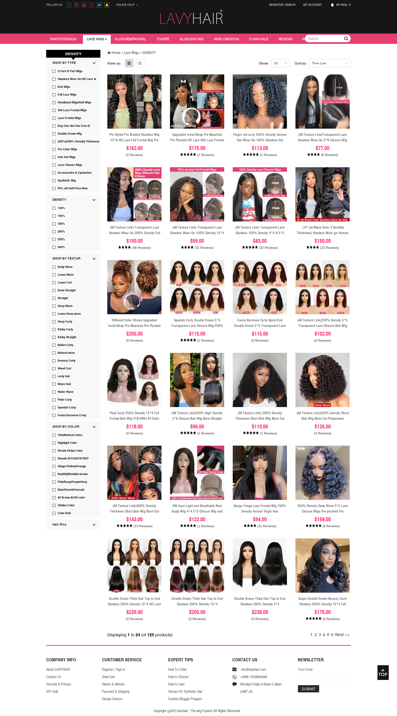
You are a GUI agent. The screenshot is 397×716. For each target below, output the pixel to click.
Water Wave (66, 391)
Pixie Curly (65, 399)
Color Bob (64, 513)
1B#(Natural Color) (70, 435)
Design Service (112, 699)
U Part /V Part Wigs (70, 71)
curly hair (64, 376)
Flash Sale (258, 39)
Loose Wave (66, 274)
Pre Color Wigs (67, 149)
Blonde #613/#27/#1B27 (73, 458)
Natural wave (66, 352)
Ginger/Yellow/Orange (72, 466)
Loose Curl (65, 282)
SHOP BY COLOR (65, 426)
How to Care (176, 684)
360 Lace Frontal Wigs (72, 110)
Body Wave (65, 267)
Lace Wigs (95, 39)
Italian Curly (65, 345)
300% (61, 247)
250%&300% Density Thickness (78, 141)
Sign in (290, 4)
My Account (313, 4)
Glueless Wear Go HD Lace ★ (77, 79)
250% (61, 239)
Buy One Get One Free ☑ (74, 125)
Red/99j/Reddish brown (73, 474)
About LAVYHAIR (58, 669)
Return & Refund (113, 684)
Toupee (162, 39)
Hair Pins (59, 524)
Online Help (126, 4)
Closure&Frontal (130, 39)
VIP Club (52, 691)
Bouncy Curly (67, 360)
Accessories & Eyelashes (75, 172)
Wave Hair (64, 384)
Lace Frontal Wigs (69, 118)
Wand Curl (64, 368)
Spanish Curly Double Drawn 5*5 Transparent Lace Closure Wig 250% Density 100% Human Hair (197, 325)
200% (61, 231)
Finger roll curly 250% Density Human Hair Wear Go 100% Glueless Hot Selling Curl (260, 140)
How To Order (177, 669)
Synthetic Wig (67, 180)
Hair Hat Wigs (67, 157)
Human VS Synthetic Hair (185, 691)
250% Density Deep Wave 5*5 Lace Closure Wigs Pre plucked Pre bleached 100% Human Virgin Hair (322, 511)
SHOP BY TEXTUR (66, 258)
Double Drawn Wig (70, 133)
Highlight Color (67, 442)
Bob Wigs (64, 86)
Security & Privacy (58, 684)
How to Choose (178, 677)
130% (61, 208)
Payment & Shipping (115, 691)
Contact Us (53, 677)
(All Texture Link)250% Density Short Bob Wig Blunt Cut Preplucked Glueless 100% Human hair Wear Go (323, 418)
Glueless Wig (192, 39)
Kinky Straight (67, 337)
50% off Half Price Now (73, 188)
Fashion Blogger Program (185, 699)
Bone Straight (67, 290)
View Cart (108, 677)
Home (116, 52)
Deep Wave (65, 306)
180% (61, 223)
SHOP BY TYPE (64, 63)
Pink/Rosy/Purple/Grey (72, 482)
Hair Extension (63, 39)
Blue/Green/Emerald (71, 489)
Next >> (342, 634)
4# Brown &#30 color (71, 497)
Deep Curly (65, 321)
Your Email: (305, 669)
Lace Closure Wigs (70, 165)
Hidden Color (66, 505)
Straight (63, 298)
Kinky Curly (65, 329)
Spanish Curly (67, 407)
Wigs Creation (226, 39)
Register (276, 4)
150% (61, 216)
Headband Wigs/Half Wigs (74, 102)
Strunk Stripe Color (70, 450)
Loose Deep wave (69, 313)
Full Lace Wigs (67, 94)
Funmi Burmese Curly (72, 415)
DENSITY (59, 199)
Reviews (286, 39)
